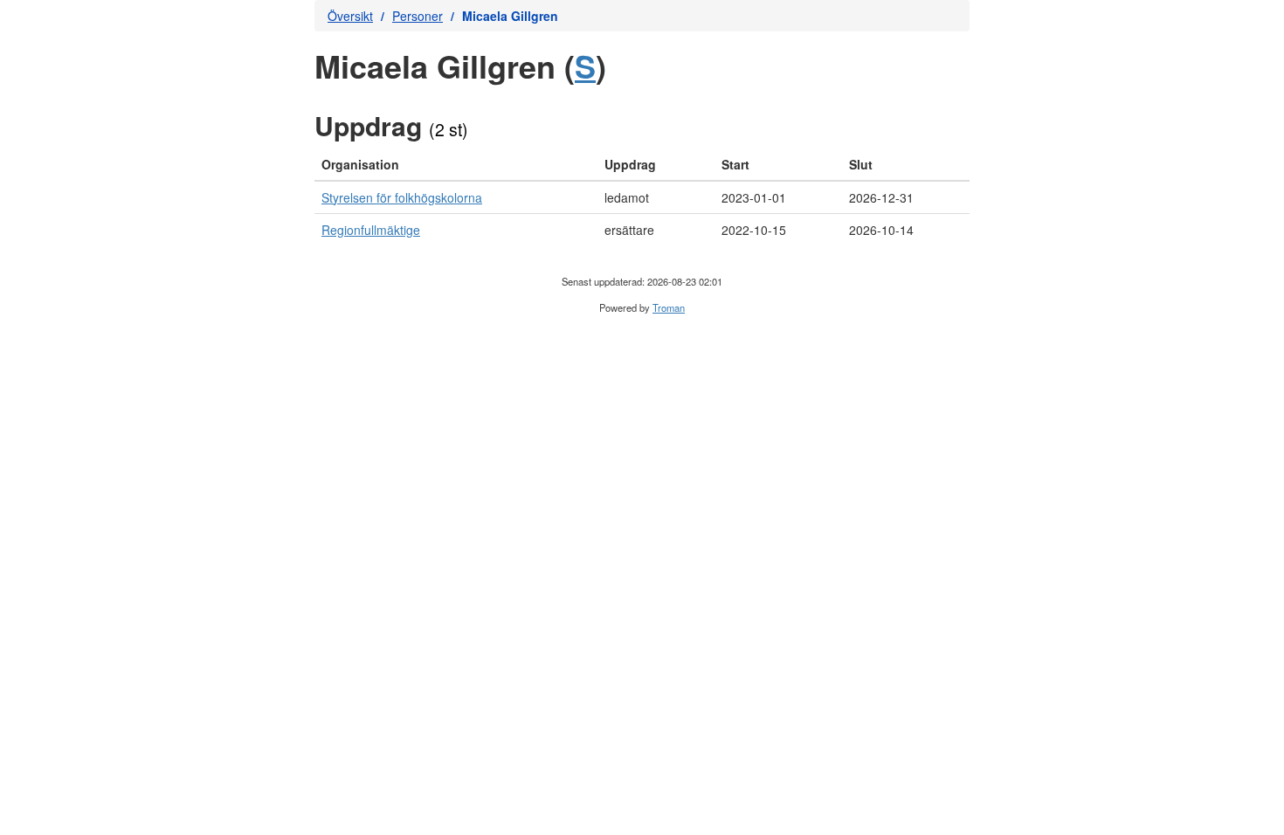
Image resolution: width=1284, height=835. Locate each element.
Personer (417, 15)
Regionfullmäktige (370, 229)
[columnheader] (455, 164)
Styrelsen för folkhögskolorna (401, 197)
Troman (668, 307)
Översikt (350, 15)
